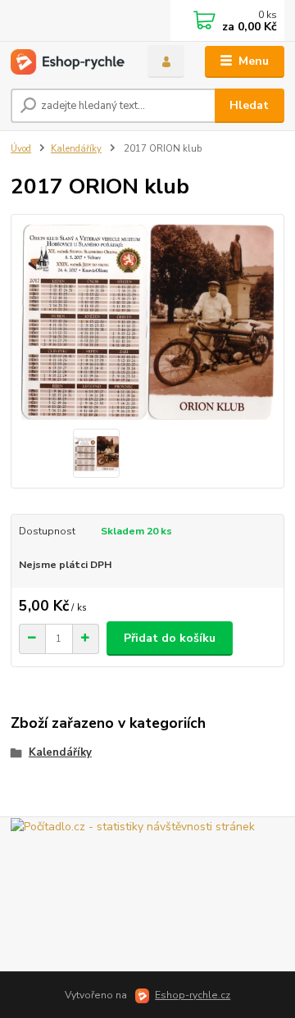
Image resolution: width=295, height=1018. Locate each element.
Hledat (249, 105)
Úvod (21, 149)
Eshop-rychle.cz (192, 995)
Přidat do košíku (170, 638)
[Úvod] (68, 62)
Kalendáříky (76, 149)
